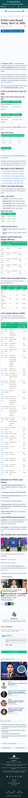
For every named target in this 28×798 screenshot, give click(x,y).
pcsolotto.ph (23, 165)
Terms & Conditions (10, 792)
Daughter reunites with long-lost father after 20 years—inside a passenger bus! (16, 701)
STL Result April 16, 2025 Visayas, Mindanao (13, 171)
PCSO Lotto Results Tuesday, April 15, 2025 (13, 180)
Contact (19, 791)
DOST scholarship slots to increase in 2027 (12, 4)
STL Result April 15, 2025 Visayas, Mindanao (13, 173)
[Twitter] (9, 603)
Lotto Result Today (21, 595)
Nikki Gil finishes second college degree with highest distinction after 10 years (17, 693)
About (14, 791)
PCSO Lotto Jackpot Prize (9, 16)
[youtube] (21, 776)
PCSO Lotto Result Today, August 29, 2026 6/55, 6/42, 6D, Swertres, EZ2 (14, 727)
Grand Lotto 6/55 (2, 454)
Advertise (14, 781)
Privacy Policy (20, 792)
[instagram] (24, 7)
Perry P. (13, 618)
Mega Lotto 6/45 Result (6, 597)
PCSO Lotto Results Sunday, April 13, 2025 (13, 183)
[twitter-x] (10, 776)
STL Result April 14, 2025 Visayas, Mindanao (13, 176)
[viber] (18, 776)
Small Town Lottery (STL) (7, 82)
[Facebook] (6, 603)
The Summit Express (11, 559)
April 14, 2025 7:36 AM (9, 636)
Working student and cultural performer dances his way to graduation (15, 710)
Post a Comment (14, 652)
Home (2, 16)
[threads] (27, 7)
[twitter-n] (21, 7)
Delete (10, 644)
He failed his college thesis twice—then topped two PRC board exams (13, 676)
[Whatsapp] (12, 603)
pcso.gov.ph (5, 570)
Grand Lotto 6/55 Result (11, 595)
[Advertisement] (14, 47)
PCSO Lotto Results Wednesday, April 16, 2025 (14, 178)
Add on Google (13, 31)
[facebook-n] (18, 7)
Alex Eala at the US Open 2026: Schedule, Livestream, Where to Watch (13, 731)
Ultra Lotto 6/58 (2, 351)
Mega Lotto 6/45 (2, 331)
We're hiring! (14, 784)
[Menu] (2, 11)
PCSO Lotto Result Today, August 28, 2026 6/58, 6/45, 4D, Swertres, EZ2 (14, 736)
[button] (23, 11)
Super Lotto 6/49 (2, 339)
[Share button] (15, 603)
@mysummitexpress (11, 562)
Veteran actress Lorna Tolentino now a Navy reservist (17, 684)
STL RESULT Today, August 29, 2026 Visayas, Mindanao (14, 724)
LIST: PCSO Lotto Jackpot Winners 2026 (10, 733)
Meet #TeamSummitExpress (14, 783)
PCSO (14, 597)
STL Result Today (19, 747)
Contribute (14, 779)
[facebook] (7, 776)
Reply (7, 644)
